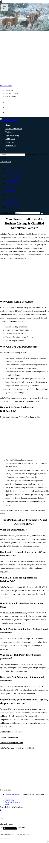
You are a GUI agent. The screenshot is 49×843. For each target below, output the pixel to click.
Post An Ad (10, 187)
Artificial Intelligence (14, 172)
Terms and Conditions (12, 802)
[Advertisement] (24, 57)
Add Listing (10, 183)
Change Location (10, 96)
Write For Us (10, 191)
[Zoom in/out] (1, 838)
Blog (7, 804)
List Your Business (11, 93)
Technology (10, 176)
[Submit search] (42, 213)
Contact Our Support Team (11, 743)
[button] (1, 1)
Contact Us (9, 799)
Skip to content (6, 86)
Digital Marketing (12, 179)
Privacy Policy (10, 800)
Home (8, 168)
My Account (9, 90)
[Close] (1, 831)
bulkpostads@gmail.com (14, 794)
